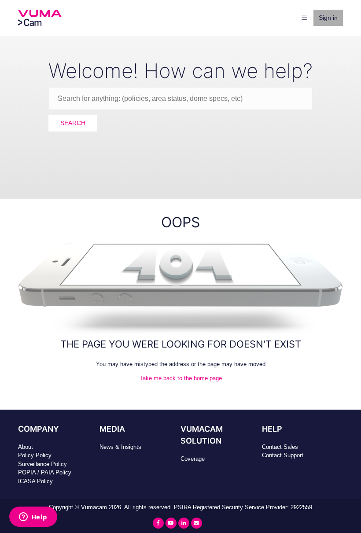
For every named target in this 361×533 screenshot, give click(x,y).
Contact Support (282, 455)
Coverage (192, 458)
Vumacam (94, 507)
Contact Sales (280, 447)
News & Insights (120, 447)
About (25, 447)
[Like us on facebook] (158, 523)
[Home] (40, 17)
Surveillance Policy (42, 464)
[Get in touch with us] (196, 523)
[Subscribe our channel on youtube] (171, 523)
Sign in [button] (328, 17)
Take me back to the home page (181, 378)
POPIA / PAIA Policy (44, 472)
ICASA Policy (35, 481)
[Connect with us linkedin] (183, 523)
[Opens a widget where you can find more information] (33, 518)
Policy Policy (35, 455)
